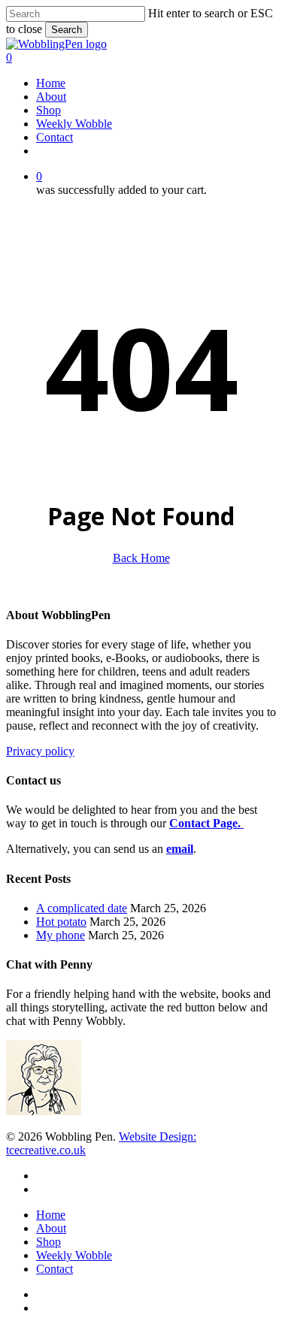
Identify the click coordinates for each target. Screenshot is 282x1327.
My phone (60, 935)
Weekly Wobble (74, 1255)
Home (50, 1214)
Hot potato (61, 921)
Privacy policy (40, 751)
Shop (48, 1241)
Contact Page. (206, 823)
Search (66, 29)
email (179, 848)
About (51, 1228)
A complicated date (81, 908)
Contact (54, 1268)
